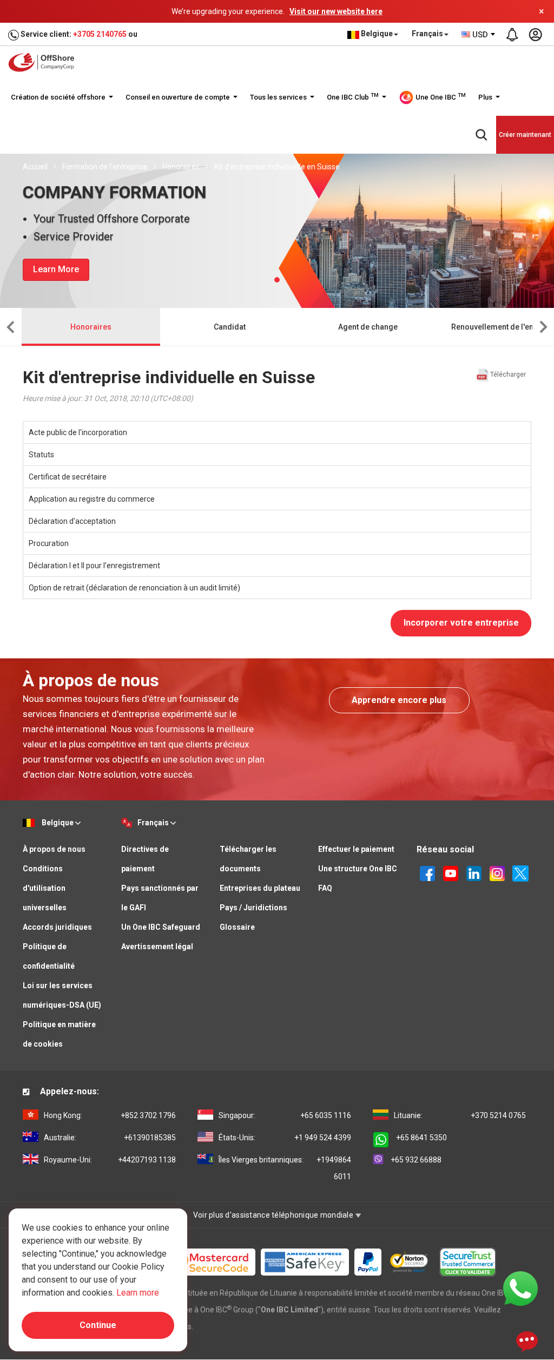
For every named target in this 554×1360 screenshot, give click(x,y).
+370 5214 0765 (460, 1115)
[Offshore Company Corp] (45, 62)
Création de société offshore (59, 97)
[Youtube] (450, 872)
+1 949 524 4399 (285, 1137)
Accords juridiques (57, 927)
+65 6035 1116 (285, 1115)
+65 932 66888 (416, 1159)
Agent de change (368, 327)
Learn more (137, 1292)
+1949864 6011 (285, 1168)
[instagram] (497, 872)
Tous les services (279, 97)
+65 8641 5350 (421, 1137)
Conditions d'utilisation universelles (45, 888)
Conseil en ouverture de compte (179, 97)
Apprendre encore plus (399, 700)
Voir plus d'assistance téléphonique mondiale (274, 1215)
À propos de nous (54, 849)
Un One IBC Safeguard (160, 927)
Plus (486, 97)
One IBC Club (353, 96)
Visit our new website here (335, 11)
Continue (98, 1325)
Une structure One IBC (357, 868)
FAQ (325, 888)
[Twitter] (520, 872)
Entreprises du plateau (260, 888)
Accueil (35, 166)
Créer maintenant (525, 135)
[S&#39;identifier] (535, 34)
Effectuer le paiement (356, 849)
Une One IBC (440, 96)
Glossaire (237, 927)
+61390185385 (110, 1137)
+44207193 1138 (110, 1159)
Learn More (56, 269)
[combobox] (478, 34)
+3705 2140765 (100, 34)
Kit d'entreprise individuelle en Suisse (277, 166)
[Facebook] (427, 872)
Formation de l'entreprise (105, 166)
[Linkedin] (474, 872)
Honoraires (181, 166)
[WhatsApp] (520, 1288)
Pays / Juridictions (253, 907)
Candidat (230, 327)
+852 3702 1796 (110, 1115)
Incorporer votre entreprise (461, 622)
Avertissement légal (157, 946)
